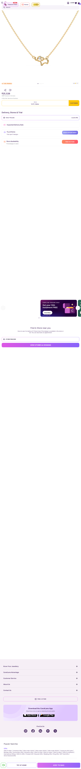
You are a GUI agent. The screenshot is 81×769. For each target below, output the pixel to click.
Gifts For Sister (47, 752)
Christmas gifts (17, 750)
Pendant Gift (29, 754)
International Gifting (9, 754)
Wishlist (75, 3)
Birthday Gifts (8, 752)
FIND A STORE (41, 699)
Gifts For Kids (38, 752)
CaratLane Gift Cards (66, 750)
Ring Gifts (56, 754)
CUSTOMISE (74, 103)
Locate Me (74, 117)
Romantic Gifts (28, 752)
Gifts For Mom (57, 752)
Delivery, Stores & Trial (12, 112)
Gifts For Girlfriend (68, 752)
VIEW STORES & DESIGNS (40, 345)
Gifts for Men (8, 750)
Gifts (5, 748)
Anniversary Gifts (18, 752)
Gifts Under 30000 (41, 750)
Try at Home (22, 765)
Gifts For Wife (21, 754)
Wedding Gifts (48, 754)
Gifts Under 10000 (28, 750)
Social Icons (31, 717)
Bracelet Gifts (38, 754)
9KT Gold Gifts (64, 754)
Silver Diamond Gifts (10, 755)
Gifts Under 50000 (53, 750)
